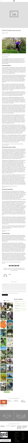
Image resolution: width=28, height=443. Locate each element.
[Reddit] (17, 265)
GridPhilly (9, 274)
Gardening (5, 268)
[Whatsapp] (15, 265)
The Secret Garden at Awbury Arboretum (9, 147)
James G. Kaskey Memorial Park (7, 189)
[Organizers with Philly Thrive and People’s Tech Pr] (3, 306)
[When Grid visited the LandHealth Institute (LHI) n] (3, 386)
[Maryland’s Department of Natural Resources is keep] (3, 342)
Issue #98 (13, 268)
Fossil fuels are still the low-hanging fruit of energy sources (24, 426)
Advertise (16, 438)
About (22, 432)
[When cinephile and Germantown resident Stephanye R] (10, 306)
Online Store (23, 434)
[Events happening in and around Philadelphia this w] (3, 324)
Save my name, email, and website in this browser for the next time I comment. (10, 293)
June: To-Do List (8, 425)
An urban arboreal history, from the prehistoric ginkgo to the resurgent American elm (19, 427)
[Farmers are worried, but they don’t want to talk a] (10, 377)
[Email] (18, 265)
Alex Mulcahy (16, 310)
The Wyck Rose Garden (6, 233)
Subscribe (16, 439)
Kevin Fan (16, 303)
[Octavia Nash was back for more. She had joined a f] (10, 360)
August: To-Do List (9, 401)
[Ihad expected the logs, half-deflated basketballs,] (10, 369)
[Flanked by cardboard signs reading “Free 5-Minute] (10, 386)
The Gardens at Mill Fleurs (6, 65)
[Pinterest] (12, 265)
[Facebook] (9, 265)
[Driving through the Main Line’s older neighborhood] (10, 351)
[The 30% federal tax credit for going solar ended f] (3, 315)
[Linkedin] (14, 265)
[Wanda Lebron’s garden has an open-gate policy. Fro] (3, 360)
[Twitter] (10, 265)
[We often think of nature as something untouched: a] (3, 369)
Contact (23, 439)
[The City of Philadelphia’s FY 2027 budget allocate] (10, 324)
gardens (9, 268)
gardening (8, 29)
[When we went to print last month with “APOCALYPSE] (10, 315)
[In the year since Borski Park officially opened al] (3, 351)
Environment (16, 433)
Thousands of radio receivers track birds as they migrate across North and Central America (20, 306)
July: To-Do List (16, 401)
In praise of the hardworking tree (5, 440)
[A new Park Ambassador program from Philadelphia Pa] (3, 333)
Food (15, 434)
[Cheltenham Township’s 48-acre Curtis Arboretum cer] (10, 333)
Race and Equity (17, 432)
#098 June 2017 (4, 29)
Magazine (23, 438)
